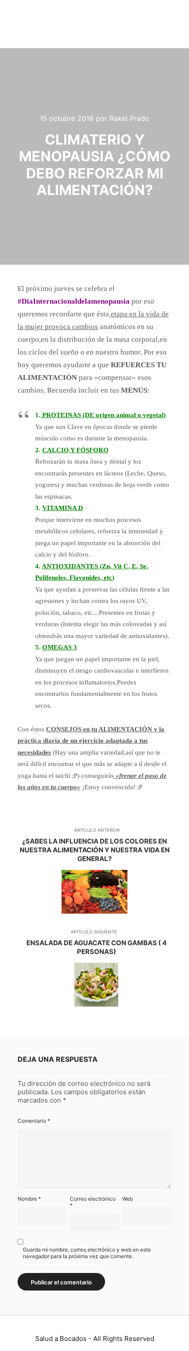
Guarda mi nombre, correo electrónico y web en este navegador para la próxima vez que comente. (87, 1252)
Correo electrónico (93, 1202)
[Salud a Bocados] (37, 24)
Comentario (34, 1120)
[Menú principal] (163, 24)
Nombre (29, 1198)
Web (127, 1198)
